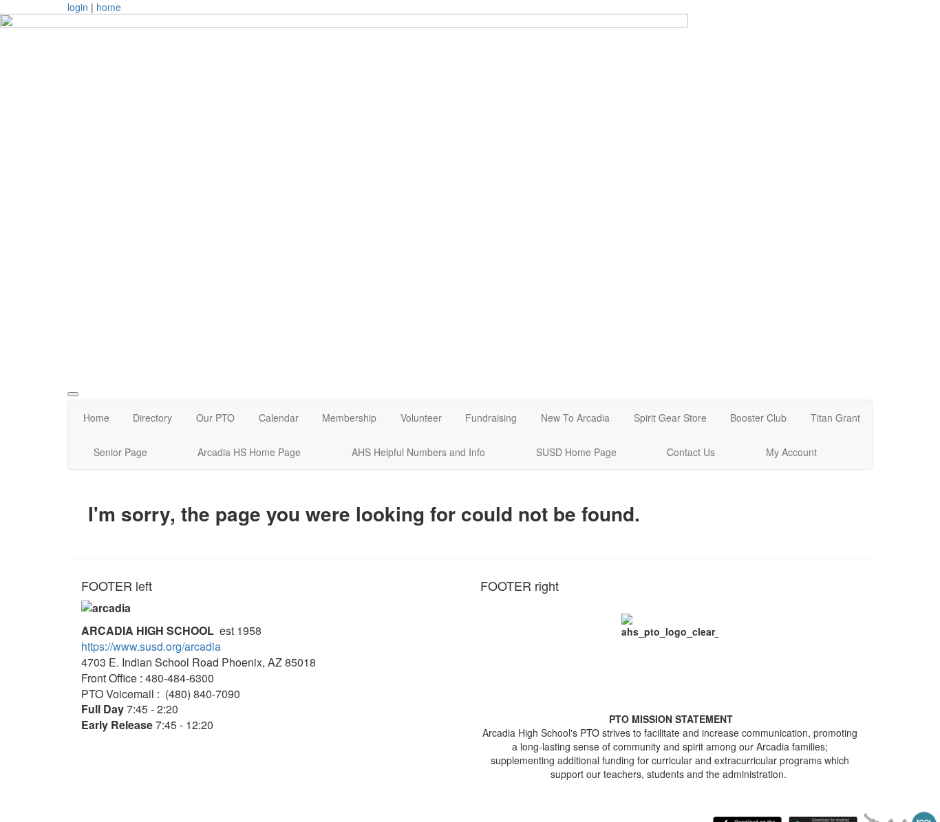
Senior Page (120, 452)
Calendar (279, 417)
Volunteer (421, 417)
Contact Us (691, 452)
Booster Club (758, 417)
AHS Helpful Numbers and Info (418, 452)
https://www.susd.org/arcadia (151, 646)
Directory (152, 417)
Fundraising (491, 417)
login (77, 7)
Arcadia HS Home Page (249, 452)
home (108, 7)
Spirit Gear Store (670, 417)
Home (96, 417)
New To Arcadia (575, 417)
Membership (349, 417)
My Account (791, 452)
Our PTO (215, 417)
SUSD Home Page (576, 452)
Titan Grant (835, 417)
